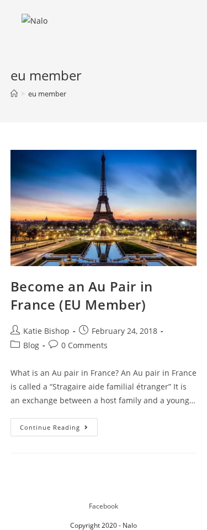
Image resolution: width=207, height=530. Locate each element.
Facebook (103, 506)
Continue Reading (59, 429)
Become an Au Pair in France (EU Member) (81, 295)
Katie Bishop (46, 331)
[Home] (14, 94)
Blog (31, 345)
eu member (47, 94)
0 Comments (84, 345)
